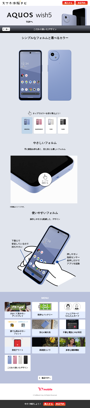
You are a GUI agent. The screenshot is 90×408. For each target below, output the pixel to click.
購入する (68, 3)
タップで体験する (45, 182)
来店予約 (81, 3)
